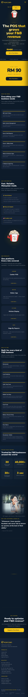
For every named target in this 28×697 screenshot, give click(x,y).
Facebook (18, 693)
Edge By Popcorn (5, 657)
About (2, 693)
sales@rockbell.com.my (6, 672)
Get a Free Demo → (14, 53)
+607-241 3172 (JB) (5, 665)
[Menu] (25, 2)
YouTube (23, 693)
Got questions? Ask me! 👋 (16, 9)
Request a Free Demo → (14, 630)
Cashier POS (4, 652)
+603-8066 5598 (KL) (6, 671)
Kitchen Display (4, 655)
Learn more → (14, 283)
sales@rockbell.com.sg (6, 683)
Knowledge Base (12, 693)
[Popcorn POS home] (6, 2)
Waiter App (3, 653)
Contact (6, 693)
